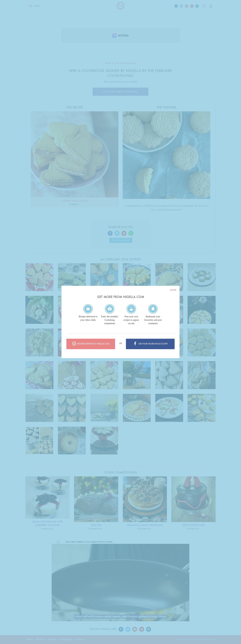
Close (173, 290)
